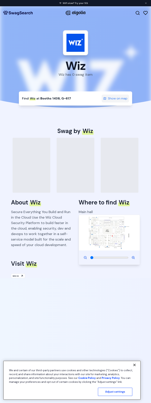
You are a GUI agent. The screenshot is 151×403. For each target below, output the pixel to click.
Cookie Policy (87, 378)
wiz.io (16, 275)
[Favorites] (145, 13)
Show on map (117, 98)
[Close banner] (146, 3)
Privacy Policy (111, 378)
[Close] (134, 365)
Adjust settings (115, 391)
